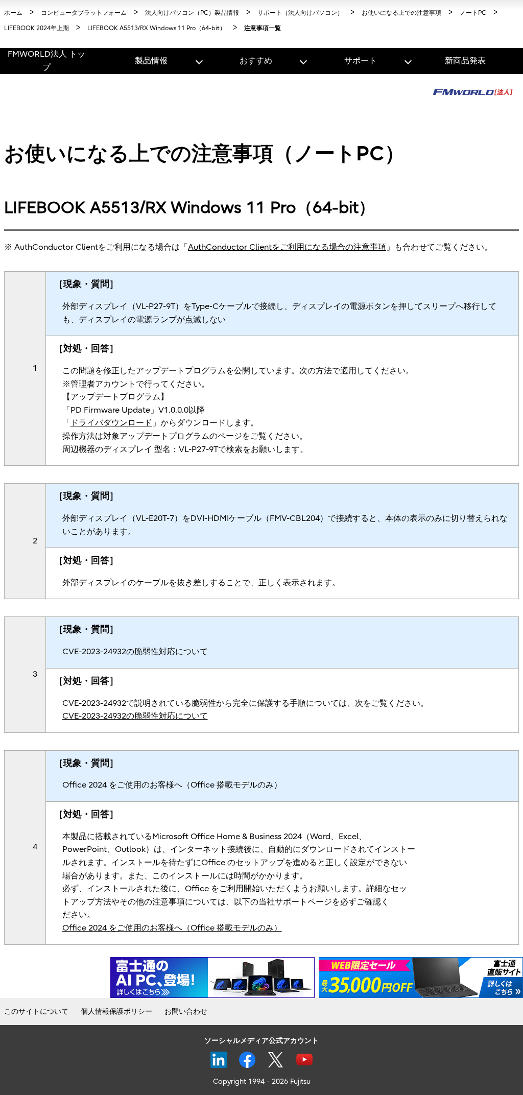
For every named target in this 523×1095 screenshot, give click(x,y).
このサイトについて (36, 1011)
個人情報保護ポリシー (116, 1011)
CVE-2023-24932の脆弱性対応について (135, 716)
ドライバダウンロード (111, 422)
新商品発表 (465, 60)
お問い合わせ (185, 1011)
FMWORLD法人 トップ (46, 61)
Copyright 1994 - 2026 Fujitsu (262, 1081)
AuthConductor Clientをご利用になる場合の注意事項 (287, 247)
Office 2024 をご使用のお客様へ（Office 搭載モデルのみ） (172, 928)
